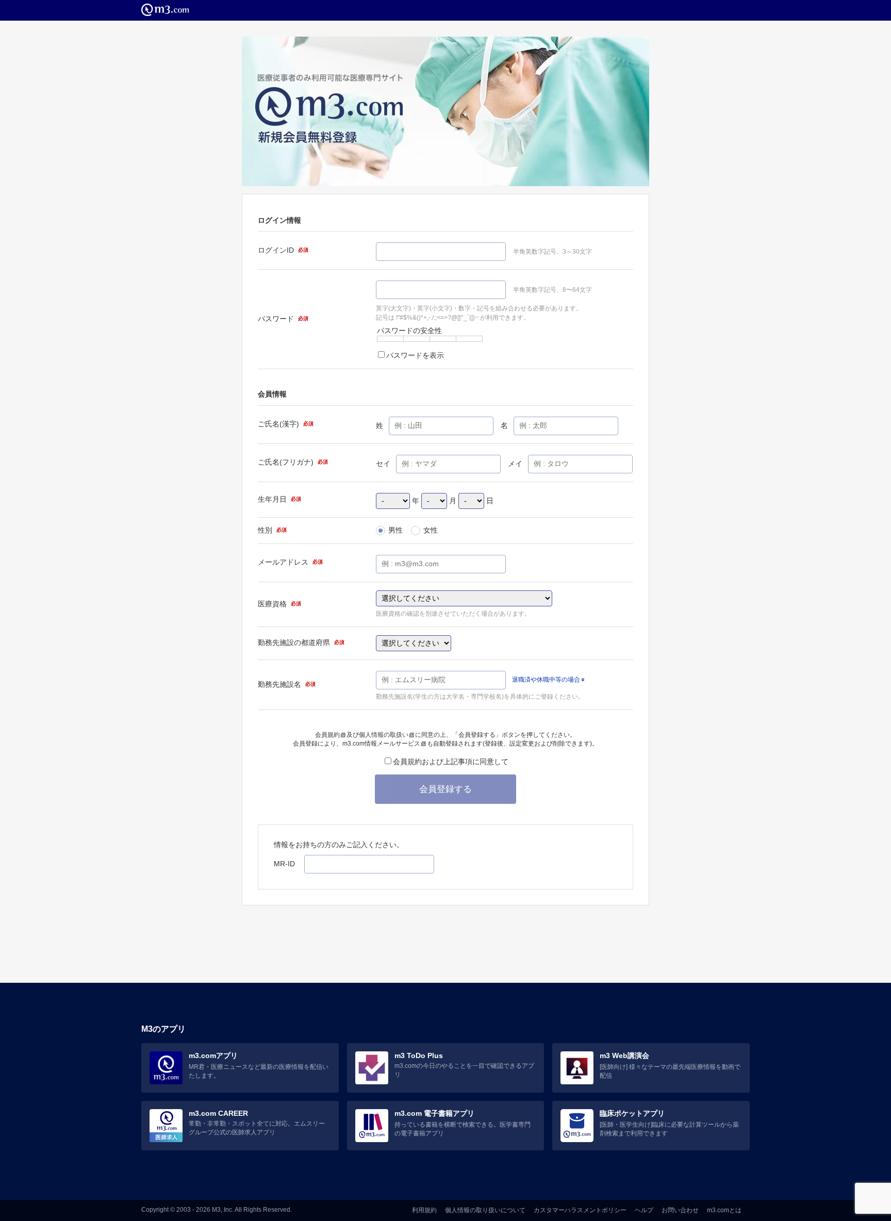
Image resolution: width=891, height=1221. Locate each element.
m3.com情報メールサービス (381, 743)
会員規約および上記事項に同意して (450, 761)
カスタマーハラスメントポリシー (580, 1210)
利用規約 (424, 1210)
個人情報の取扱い (383, 734)
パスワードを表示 (415, 355)
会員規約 (327, 734)
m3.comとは (724, 1210)
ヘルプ (644, 1210)
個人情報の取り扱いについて (485, 1210)
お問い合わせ (680, 1210)
